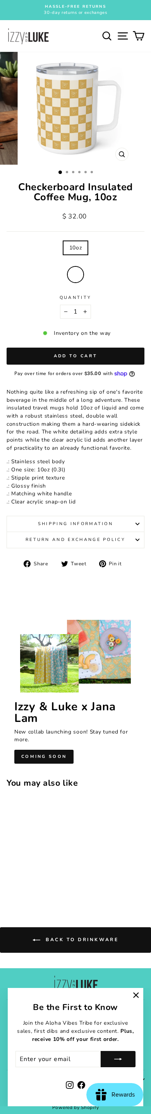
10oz (75, 247)
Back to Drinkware (81, 940)
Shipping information (75, 524)
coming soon (44, 756)
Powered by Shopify (75, 1107)
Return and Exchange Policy (75, 539)
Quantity (76, 297)
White (75, 274)
